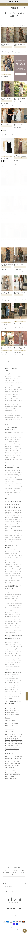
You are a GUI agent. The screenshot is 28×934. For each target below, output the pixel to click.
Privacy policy (23, 927)
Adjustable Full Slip (5, 155)
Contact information (14, 931)
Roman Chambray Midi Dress (6, 321)
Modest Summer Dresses (12, 725)
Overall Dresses (9, 767)
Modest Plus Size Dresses (12, 772)
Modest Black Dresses (11, 734)
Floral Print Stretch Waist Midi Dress (20, 99)
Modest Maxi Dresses (11, 756)
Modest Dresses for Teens (12, 776)
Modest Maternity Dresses (12, 774)
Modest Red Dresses (11, 741)
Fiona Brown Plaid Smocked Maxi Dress (5, 293)
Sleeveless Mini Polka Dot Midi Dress (7, 214)
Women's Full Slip (5, 124)
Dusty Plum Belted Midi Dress (6, 45)
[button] (2, 7)
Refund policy (16, 927)
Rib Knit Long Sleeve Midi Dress (7, 240)
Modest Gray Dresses (16, 747)
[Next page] (23, 361)
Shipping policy (18, 929)
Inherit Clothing (8, 927)
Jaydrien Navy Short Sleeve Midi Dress (7, 265)
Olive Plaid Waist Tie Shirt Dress (20, 45)
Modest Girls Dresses (11, 778)
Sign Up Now (20, 74)
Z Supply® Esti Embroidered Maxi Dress (20, 156)
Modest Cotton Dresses (12, 765)
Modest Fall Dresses (10, 727)
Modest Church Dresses (12, 708)
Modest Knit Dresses (16, 763)
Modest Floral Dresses (11, 750)
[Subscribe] (23, 878)
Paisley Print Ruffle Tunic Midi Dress (20, 240)
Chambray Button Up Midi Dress (7, 73)
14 (19, 361)
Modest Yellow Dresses (12, 749)
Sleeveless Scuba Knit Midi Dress (20, 214)
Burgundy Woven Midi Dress (6, 99)
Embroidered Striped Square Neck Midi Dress (19, 125)
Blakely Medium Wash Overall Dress (6, 348)
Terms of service (10, 929)
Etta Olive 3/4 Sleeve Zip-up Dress (20, 265)
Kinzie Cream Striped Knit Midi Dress (20, 293)
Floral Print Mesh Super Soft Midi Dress (19, 188)
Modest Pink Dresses (16, 740)
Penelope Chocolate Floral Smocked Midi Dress (20, 348)
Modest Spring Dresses (11, 723)
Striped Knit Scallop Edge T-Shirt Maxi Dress (7, 188)
